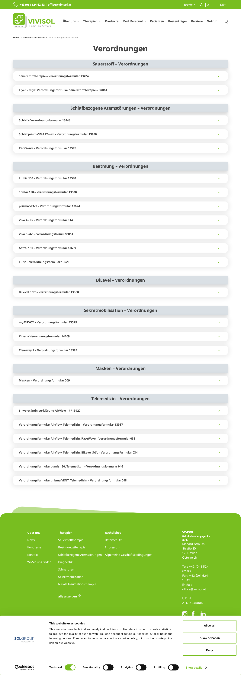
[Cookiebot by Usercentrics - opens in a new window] (24, 667)
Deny (209, 650)
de (222, 4)
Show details (194, 667)
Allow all (209, 625)
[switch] (108, 667)
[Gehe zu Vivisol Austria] (34, 21)
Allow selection (210, 638)
